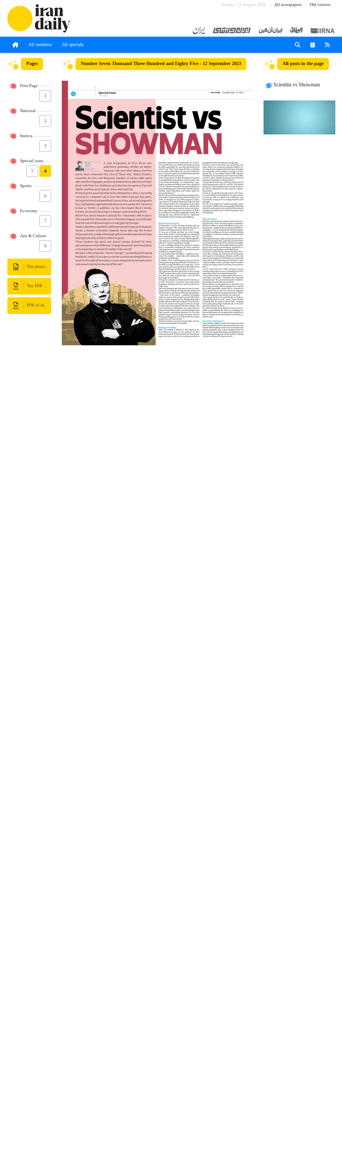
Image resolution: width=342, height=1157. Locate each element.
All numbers (40, 45)
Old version (320, 4)
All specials (72, 45)
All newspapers (288, 4)
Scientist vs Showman (297, 85)
